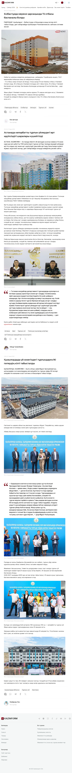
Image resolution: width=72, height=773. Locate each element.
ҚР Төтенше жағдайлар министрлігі (18, 335)
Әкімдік (33, 107)
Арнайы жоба (41, 7)
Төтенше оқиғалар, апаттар (38, 331)
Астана (7, 331)
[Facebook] (20, 112)
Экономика (4, 739)
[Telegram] (15, 112)
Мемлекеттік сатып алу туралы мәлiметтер (51, 742)
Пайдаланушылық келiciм (45, 729)
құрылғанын (8, 324)
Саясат (3, 732)
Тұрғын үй (42, 107)
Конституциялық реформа (27, 7)
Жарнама (4, 760)
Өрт (13, 331)
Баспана (35, 690)
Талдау (3, 736)
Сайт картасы (5, 753)
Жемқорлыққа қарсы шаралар (46, 739)
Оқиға (3, 729)
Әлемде (3, 742)
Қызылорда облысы (12, 690)
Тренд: (3, 7)
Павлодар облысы (11, 107)
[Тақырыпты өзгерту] (63, 2)
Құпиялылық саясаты (44, 732)
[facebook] (52, 718)
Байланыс (4, 756)
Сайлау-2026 (11, 7)
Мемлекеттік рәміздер (44, 736)
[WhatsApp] (10, 112)
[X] (25, 112)
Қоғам (51, 107)
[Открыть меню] (69, 2)
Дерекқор (50, 7)
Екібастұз (24, 107)
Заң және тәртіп (59, 7)
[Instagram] (5, 112)
